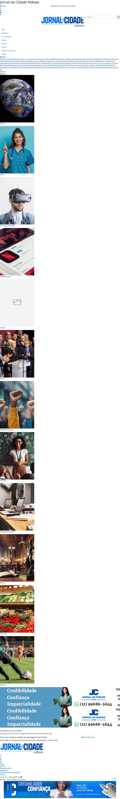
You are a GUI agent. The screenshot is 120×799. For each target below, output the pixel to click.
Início (3, 30)
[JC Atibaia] (63, 21)
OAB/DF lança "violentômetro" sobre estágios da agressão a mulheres (54, 63)
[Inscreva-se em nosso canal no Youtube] (0, 762)
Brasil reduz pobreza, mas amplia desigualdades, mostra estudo (30, 65)
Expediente (4, 770)
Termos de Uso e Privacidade (10, 772)
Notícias (4, 44)
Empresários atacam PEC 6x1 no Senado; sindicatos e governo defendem (78, 65)
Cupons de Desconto (8, 51)
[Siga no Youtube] (0, 12)
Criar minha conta (88, 737)
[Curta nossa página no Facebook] (0, 755)
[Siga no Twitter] (0, 14)
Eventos (4, 47)
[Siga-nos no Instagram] (0, 758)
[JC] (60, 789)
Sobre (2, 766)
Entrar (3, 6)
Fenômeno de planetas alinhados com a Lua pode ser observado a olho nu (26, 59)
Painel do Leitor (6, 768)
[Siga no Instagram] (0, 10)
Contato (4, 54)
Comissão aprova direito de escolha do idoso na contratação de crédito (58, 68)
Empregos (4, 33)
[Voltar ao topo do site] (117, 479)
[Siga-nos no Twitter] (0, 760)
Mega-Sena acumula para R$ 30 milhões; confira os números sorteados (71, 61)
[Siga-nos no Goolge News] (11, 777)
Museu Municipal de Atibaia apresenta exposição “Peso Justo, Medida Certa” (78, 59)
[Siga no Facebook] (0, 8)
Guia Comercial (6, 37)
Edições (4, 40)
